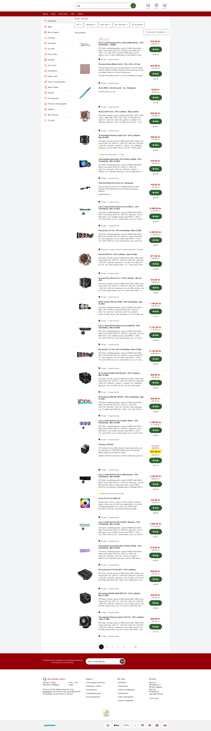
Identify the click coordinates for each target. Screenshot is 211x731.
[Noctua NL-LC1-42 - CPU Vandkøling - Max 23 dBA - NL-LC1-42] (86, 235)
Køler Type (104, 24)
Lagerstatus (90, 24)
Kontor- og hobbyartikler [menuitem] (56, 82)
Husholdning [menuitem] (52, 71)
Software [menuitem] (51, 109)
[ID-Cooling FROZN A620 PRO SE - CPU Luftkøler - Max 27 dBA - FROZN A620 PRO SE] (86, 598)
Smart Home (63, 14)
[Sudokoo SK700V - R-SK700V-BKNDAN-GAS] (86, 449)
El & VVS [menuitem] (51, 49)
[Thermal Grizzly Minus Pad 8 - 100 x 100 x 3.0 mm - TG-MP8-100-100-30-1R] (86, 69)
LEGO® (80, 14)
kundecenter (47, 691)
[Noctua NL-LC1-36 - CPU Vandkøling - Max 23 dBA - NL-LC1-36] (86, 354)
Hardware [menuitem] (51, 60)
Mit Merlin (122, 682)
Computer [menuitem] (51, 38)
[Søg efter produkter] (133, 5)
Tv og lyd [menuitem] (51, 120)
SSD (72, 14)
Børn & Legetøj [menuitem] (53, 32)
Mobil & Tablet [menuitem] (53, 87)
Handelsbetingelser (94, 693)
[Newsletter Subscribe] (122, 661)
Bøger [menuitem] (50, 27)
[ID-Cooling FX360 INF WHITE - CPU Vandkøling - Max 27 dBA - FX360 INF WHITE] (86, 401)
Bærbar (45, 14)
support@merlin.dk (73, 691)
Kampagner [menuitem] (52, 21)
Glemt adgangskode (126, 697)
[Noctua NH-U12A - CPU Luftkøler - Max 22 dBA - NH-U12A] (86, 116)
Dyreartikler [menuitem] (52, 43)
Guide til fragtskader (126, 700)
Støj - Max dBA (120, 24)
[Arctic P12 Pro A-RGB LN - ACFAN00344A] (86, 503)
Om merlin (154, 698)
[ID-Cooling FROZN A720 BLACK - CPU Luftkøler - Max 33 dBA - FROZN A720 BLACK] (86, 378)
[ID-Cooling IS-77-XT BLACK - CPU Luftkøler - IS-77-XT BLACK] (86, 574)
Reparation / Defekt (94, 686)
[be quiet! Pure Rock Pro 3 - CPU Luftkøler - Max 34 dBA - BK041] (86, 283)
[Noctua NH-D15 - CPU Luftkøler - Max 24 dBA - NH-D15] (86, 259)
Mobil (53, 14)
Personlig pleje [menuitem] (53, 98)
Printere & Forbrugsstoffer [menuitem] (57, 104)
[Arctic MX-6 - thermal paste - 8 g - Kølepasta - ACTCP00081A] (86, 92)
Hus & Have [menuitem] (52, 65)
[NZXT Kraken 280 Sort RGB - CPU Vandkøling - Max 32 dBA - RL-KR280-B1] (86, 306)
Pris (77, 24)
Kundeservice (92, 690)
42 (135, 647)
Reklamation (123, 686)
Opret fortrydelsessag (127, 690)
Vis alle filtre (138, 24)
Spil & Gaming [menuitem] (53, 115)
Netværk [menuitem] (51, 93)
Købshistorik (123, 693)
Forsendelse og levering (96, 682)
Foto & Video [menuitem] (52, 54)
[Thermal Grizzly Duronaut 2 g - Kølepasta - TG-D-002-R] (86, 187)
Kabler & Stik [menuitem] (52, 76)
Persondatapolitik (93, 697)
